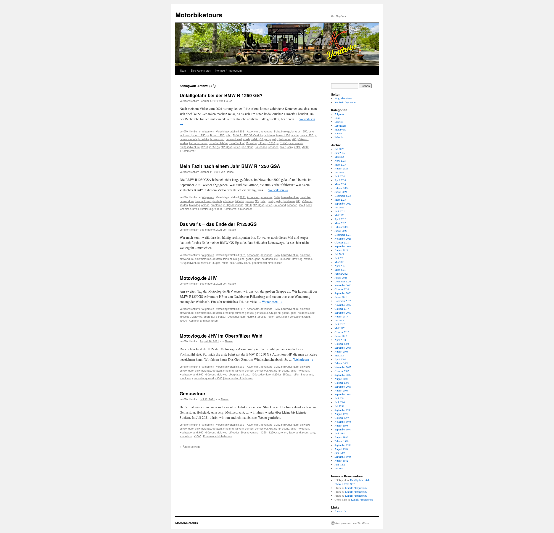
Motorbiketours (198, 14)
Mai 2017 (340, 328)
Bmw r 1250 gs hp (220, 135)
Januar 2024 (341, 191)
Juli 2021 (339, 254)
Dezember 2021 (343, 234)
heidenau (285, 139)
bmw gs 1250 (299, 131)
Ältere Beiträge (190, 446)
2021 (243, 131)
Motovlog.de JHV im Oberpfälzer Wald (221, 335)
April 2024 (340, 180)
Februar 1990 (341, 441)
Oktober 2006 (342, 382)
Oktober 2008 (342, 343)
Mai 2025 (340, 156)
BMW (277, 131)
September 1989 (343, 445)
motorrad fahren (218, 143)
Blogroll (339, 121)
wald (307, 316)
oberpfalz (209, 316)
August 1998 (341, 413)
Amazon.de (340, 511)
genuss (249, 201)
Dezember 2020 (343, 281)
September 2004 (343, 394)
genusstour (261, 312)
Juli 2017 (339, 320)
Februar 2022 (341, 227)
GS (261, 139)
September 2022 (343, 203)
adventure (266, 131)
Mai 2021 (340, 262)
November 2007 (343, 367)
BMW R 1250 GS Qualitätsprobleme (254, 135)
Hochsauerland (189, 374)
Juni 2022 (340, 211)
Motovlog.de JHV (198, 278)
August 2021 (341, 250)
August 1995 (341, 425)
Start (183, 70)
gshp (275, 139)
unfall (297, 147)
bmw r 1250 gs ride (287, 135)
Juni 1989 (340, 452)
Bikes (337, 117)
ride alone (247, 147)
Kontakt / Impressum (228, 70)
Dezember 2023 (343, 195)
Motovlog (251, 143)
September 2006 (343, 386)
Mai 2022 (340, 215)
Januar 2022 (341, 230)
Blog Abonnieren (200, 70)
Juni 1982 (340, 464)
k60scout (303, 139)
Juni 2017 (340, 324)
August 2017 (341, 316)
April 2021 (340, 265)
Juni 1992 (340, 433)
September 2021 (343, 246)
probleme (216, 205)
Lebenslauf (340, 125)
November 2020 (343, 285)
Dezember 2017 (343, 301)
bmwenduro (217, 139)
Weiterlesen (278, 190)
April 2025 (340, 160)
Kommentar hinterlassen (238, 209)
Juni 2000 (340, 402)
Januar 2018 (341, 297)
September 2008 (343, 347)
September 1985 (343, 456)
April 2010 (340, 339)
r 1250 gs (273, 143)
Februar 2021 (341, 273)
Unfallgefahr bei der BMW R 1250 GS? (221, 95)
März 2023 (340, 199)
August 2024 (341, 168)
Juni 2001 (340, 398)
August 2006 (341, 390)
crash (246, 139)
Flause (228, 101)
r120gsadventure (190, 147)
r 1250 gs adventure (291, 143)
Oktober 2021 (342, 242)
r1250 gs (214, 147)
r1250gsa (226, 147)
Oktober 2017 (342, 308)
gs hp (267, 139)
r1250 (204, 147)
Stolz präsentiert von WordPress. (352, 523)
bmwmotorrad (234, 139)
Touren (338, 133)
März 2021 (340, 269)
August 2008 (341, 351)
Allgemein (208, 131)
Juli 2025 (339, 149)
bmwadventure (188, 139)
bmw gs (285, 131)
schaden (273, 147)
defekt (254, 139)
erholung (228, 201)
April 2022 (340, 219)
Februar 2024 (341, 188)
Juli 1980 (339, 468)
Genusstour (192, 393)
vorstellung (206, 209)
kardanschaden (198, 143)
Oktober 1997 (342, 417)
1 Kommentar (187, 151)
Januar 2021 (341, 277)
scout (283, 147)
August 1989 (341, 449)
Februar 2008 (341, 363)
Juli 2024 (339, 172)
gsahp (271, 201)
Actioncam (253, 131)
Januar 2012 (341, 336)
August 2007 (341, 378)
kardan (184, 143)
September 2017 (343, 312)
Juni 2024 (340, 176)
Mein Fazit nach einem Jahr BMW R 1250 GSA (230, 166)
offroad (262, 143)
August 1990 (341, 437)
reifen (237, 147)
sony (290, 147)
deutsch (217, 201)
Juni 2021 (340, 258)
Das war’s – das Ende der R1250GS (218, 224)
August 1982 (341, 460)
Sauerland (261, 147)
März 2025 (340, 164)
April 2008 (340, 359)
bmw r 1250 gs (200, 135)
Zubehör (339, 137)
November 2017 (343, 304)
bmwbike (203, 139)
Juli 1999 (339, 406)
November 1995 (343, 421)
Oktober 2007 (342, 371)
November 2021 (343, 238)
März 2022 (340, 223)
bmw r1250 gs (308, 135)
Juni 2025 (340, 153)
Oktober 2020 (342, 289)
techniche (185, 209)
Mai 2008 (340, 355)
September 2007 (343, 375)
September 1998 (343, 410)
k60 (294, 139)
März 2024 (340, 184)
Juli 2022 (339, 207)
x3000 (305, 147)
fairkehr (239, 201)
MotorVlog (340, 129)
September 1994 (343, 429)
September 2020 (343, 293)
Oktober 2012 (342, 332)
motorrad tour (237, 143)
